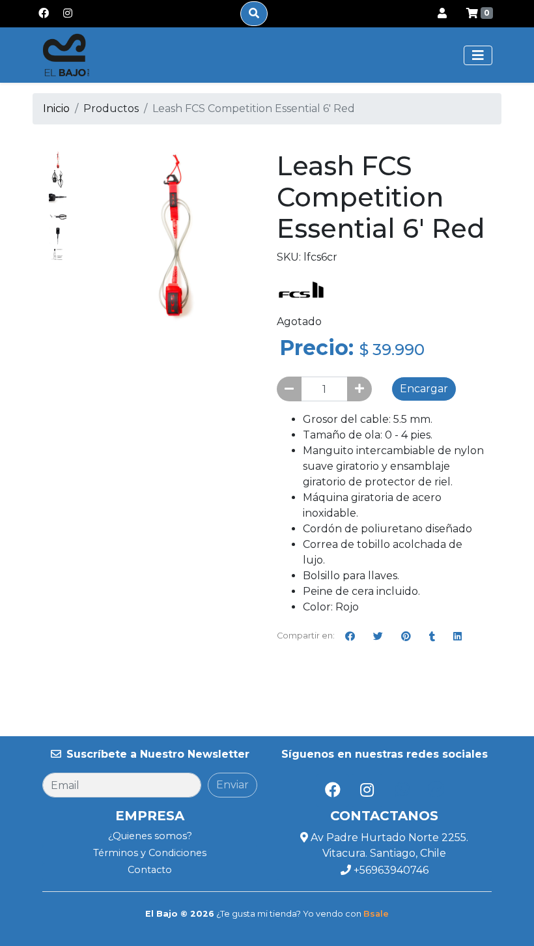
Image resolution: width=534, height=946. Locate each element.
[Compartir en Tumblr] (432, 635)
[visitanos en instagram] (67, 13)
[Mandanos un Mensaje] (436, 789)
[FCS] (301, 289)
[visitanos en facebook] (44, 13)
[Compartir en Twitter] (378, 635)
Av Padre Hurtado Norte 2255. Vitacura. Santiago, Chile (388, 845)
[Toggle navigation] (478, 55)
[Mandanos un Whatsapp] (402, 789)
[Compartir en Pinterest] (406, 635)
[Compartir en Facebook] (350, 635)
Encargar (424, 388)
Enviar (232, 785)
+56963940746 (390, 870)
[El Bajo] (66, 55)
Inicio (56, 108)
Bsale (376, 914)
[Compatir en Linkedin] (457, 635)
